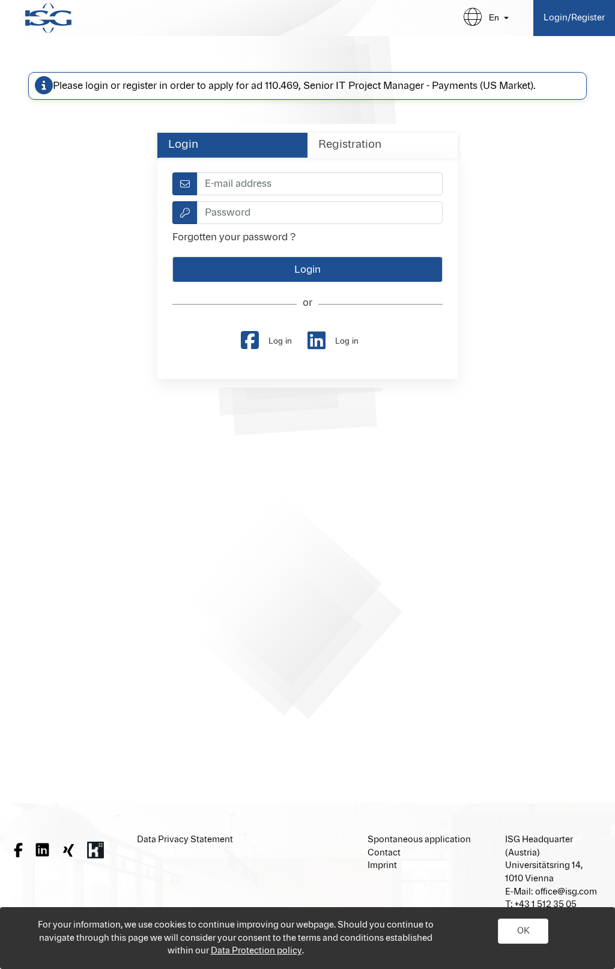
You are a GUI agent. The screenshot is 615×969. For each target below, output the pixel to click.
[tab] (232, 145)
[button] (523, 931)
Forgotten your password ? (233, 237)
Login (183, 144)
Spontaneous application (419, 839)
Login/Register (574, 17)
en (493, 17)
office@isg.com (566, 891)
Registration (349, 144)
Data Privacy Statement (185, 839)
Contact (384, 852)
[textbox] (320, 183)
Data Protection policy (256, 950)
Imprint (382, 865)
